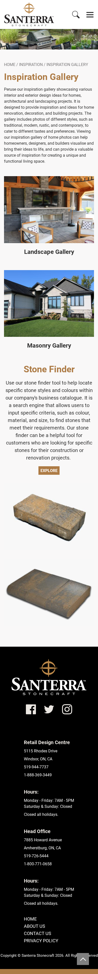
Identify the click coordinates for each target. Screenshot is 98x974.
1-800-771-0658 (38, 863)
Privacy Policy (41, 940)
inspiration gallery (67, 64)
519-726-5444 (36, 855)
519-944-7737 (36, 766)
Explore (49, 470)
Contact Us (37, 933)
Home (9, 64)
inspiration (31, 64)
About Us (34, 926)
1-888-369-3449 (38, 774)
